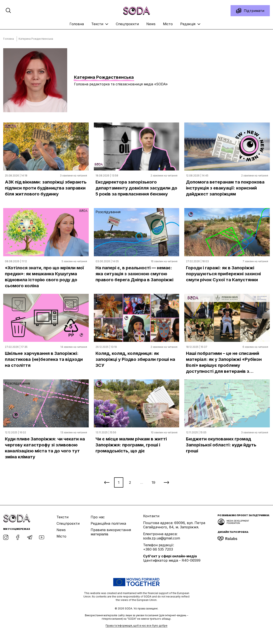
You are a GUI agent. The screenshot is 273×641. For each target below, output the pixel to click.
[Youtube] (41, 537)
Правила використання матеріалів (111, 532)
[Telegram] (30, 537)
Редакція (188, 24)
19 (153, 482)
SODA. (129, 608)
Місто (168, 24)
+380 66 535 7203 (158, 549)
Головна (77, 24)
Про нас (98, 517)
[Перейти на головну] (136, 10)
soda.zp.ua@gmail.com (161, 538)
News (150, 24)
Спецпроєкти (127, 24)
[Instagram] (6, 537)
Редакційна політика (108, 523)
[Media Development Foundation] (233, 521)
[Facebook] (18, 537)
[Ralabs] (233, 537)
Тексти (97, 24)
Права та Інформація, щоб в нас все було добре (136, 625)
